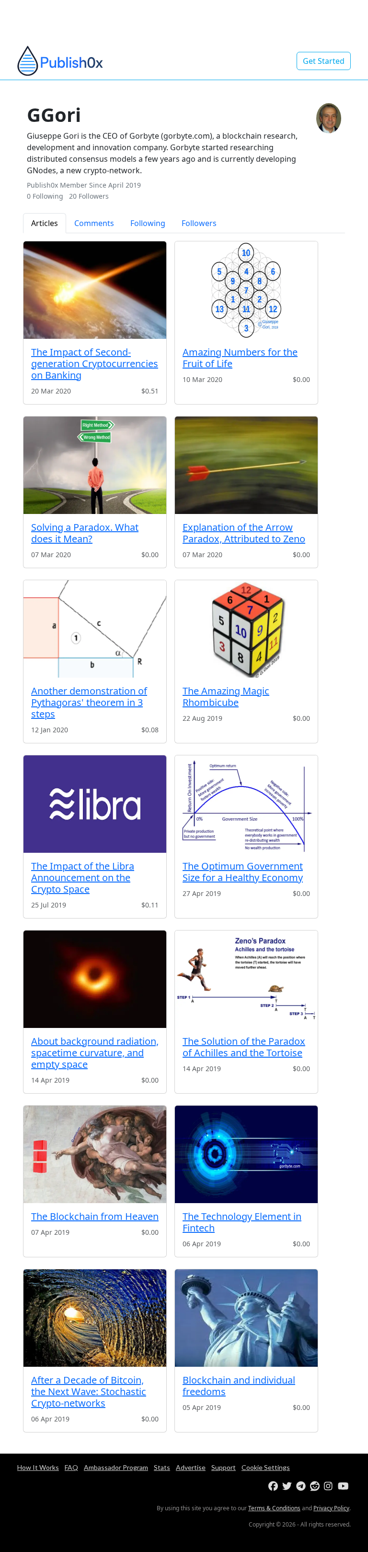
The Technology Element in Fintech (242, 1222)
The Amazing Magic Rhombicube (226, 696)
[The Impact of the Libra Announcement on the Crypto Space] (94, 804)
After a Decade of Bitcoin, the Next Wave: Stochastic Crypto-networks (88, 1391)
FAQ (71, 1467)
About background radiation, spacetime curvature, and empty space (95, 1053)
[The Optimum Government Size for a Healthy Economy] (246, 804)
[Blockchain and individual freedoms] (246, 1318)
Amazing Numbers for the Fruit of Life (240, 358)
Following (147, 223)
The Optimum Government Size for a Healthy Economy (243, 872)
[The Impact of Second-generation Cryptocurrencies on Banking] (94, 290)
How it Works (38, 1467)
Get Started (324, 61)
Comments (94, 223)
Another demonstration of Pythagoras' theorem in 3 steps (89, 702)
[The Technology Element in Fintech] (246, 1154)
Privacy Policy (331, 1508)
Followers (199, 223)
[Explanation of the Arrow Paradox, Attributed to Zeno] (246, 465)
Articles (44, 223)
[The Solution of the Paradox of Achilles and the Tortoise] (246, 979)
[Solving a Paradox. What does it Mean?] (94, 465)
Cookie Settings (266, 1467)
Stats (162, 1467)
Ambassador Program (116, 1467)
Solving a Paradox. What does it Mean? (84, 533)
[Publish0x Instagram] (330, 1486)
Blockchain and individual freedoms (239, 1385)
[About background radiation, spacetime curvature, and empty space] (94, 979)
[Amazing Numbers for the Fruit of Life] (246, 290)
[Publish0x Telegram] (302, 1486)
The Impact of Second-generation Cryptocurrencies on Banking (94, 364)
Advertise (191, 1467)
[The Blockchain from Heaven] (94, 1154)
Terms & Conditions (274, 1508)
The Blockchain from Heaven (95, 1216)
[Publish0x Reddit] (316, 1486)
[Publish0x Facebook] (274, 1486)
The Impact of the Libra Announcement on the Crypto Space (82, 877)
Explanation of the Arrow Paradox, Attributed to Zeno (244, 533)
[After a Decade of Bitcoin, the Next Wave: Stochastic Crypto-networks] (94, 1318)
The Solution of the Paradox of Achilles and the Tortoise (244, 1047)
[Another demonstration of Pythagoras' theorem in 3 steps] (94, 629)
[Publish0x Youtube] (344, 1486)
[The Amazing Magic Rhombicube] (246, 629)
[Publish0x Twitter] (288, 1486)
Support (223, 1467)
